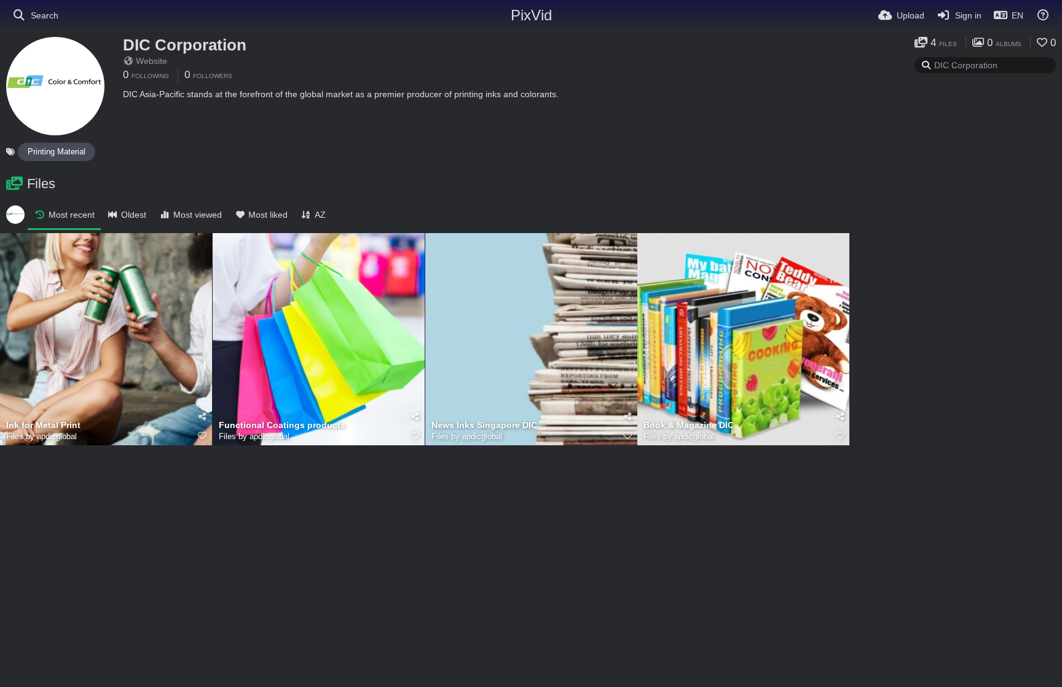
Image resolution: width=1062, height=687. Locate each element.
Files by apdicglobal (41, 436)
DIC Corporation (184, 45)
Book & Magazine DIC (688, 425)
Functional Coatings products (282, 425)
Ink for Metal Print (43, 425)
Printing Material (56, 151)
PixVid (531, 15)
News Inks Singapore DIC (484, 425)
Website (151, 61)
